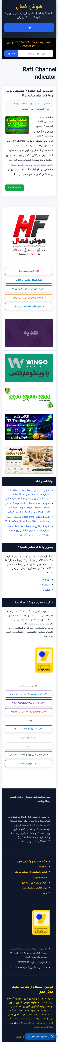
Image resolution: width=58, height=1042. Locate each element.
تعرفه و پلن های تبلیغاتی (34, 882)
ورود (45, 893)
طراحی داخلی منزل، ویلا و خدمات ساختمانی (29, 754)
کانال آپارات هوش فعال (28, 271)
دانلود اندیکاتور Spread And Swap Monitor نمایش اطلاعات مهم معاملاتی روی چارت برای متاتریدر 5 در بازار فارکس (28, 530)
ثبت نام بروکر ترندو (28, 763)
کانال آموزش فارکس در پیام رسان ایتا (29, 297)
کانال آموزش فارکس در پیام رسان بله (29, 288)
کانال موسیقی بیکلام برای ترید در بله (28, 702)
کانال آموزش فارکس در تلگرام (29, 280)
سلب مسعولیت (39, 877)
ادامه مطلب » (14, 187)
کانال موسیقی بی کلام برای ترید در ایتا (28, 711)
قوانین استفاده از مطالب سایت (31, 872)
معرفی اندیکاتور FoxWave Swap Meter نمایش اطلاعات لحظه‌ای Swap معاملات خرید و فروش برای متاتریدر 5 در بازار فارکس (28, 494)
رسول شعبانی (43, 109)
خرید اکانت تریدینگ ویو (35, 888)
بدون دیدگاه (27, 109)
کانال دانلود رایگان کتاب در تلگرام (28, 728)
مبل (28, 745)
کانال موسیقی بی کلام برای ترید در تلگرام (28, 693)
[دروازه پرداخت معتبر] (44, 672)
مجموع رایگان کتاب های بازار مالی (29, 306)
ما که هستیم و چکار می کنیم (32, 861)
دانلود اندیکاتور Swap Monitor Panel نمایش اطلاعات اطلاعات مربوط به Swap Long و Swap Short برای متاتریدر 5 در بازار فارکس (27, 507)
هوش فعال (29, 7)
